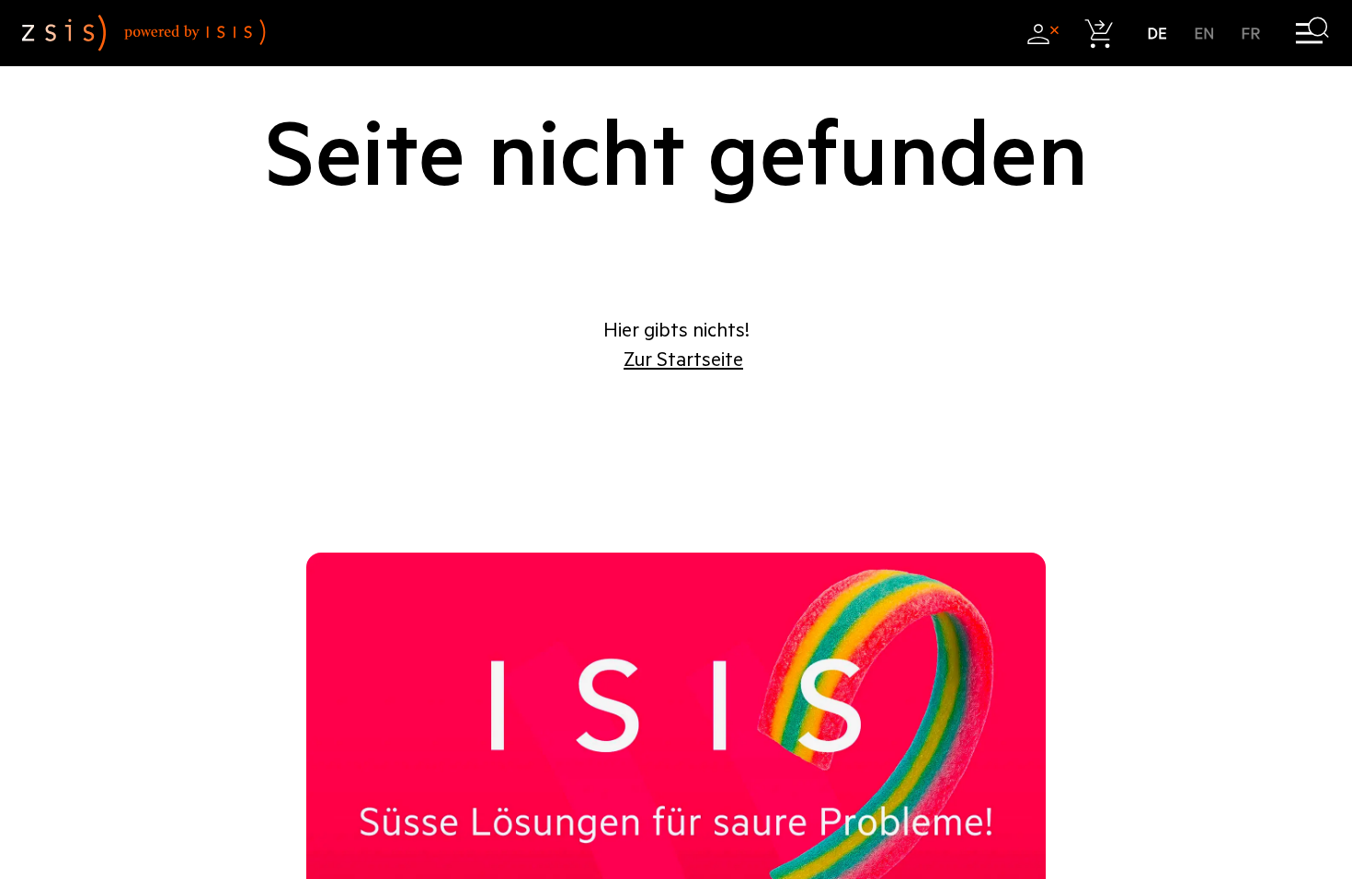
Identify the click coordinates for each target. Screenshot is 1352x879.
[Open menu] (1312, 33)
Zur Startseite (683, 359)
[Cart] (1099, 33)
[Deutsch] (1157, 33)
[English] (1204, 33)
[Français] (1251, 33)
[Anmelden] (1042, 33)
